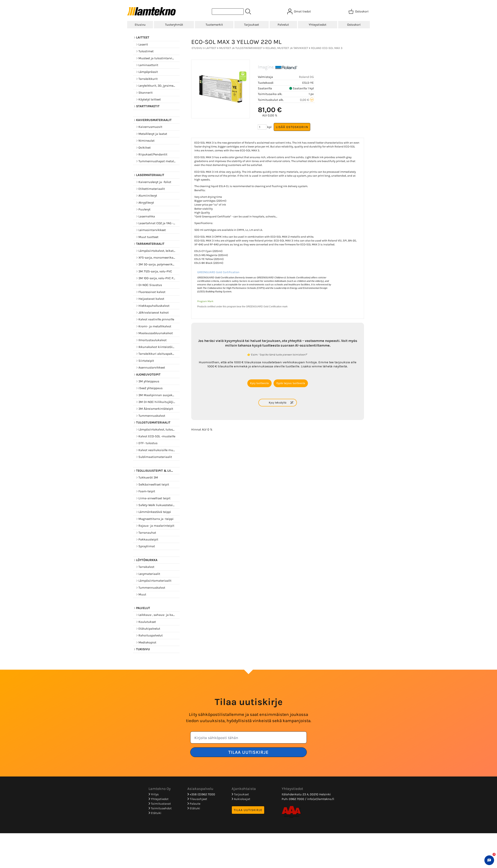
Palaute (194, 803)
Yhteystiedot (317, 24)
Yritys (154, 794)
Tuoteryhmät (174, 24)
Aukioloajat (241, 799)
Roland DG (306, 77)
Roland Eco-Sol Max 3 (326, 48)
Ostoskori (354, 24)
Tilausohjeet (198, 799)
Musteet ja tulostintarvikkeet (240, 48)
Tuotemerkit (214, 24)
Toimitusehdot (161, 808)
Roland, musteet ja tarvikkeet (286, 48)
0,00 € (305, 100)
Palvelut (283, 24)
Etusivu (140, 24)
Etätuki (155, 813)
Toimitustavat (160, 803)
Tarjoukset (251, 24)
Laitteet (210, 48)
